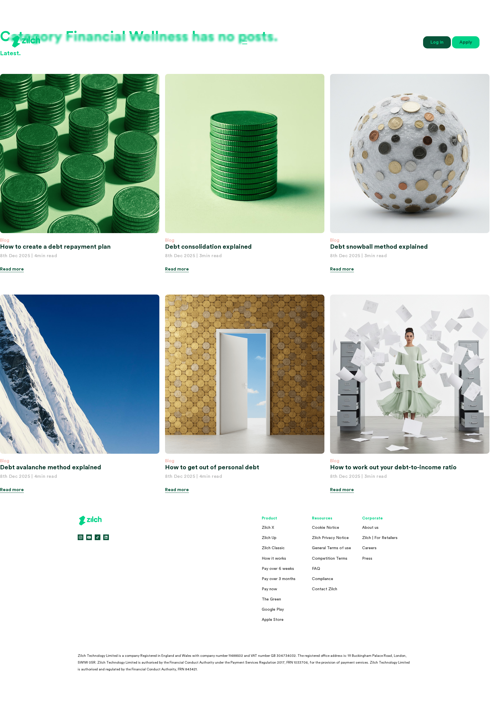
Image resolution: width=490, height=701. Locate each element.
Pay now (269, 589)
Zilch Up (269, 538)
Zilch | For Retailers (380, 538)
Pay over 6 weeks (278, 569)
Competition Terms (329, 559)
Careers (369, 548)
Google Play (273, 609)
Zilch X (268, 528)
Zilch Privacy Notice (330, 538)
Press (367, 559)
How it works (274, 559)
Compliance (322, 579)
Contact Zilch (324, 589)
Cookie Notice (325, 528)
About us (370, 528)
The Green (271, 599)
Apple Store (273, 620)
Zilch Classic (273, 548)
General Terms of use (331, 548)
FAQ (316, 569)
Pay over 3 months (278, 579)
